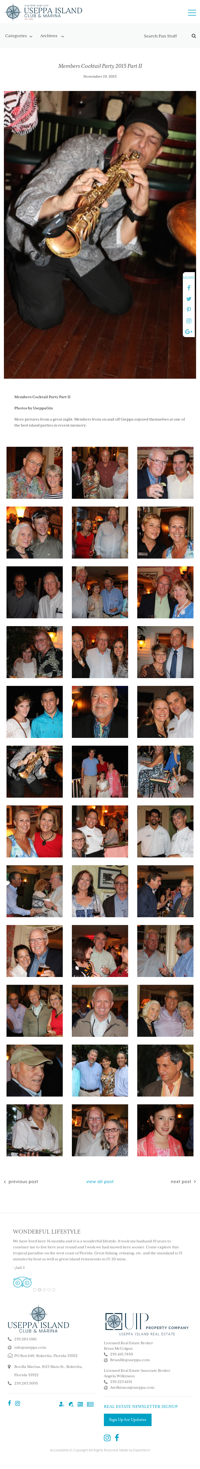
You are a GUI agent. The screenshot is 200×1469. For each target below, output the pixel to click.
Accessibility (59, 1450)
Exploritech (141, 1450)
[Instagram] (17, 1404)
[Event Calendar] (80, 1404)
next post (181, 1181)
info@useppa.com (30, 1348)
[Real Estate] (71, 1404)
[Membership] (61, 1404)
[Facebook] (9, 1404)
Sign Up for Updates (127, 1420)
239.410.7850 (121, 1354)
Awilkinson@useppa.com (132, 1388)
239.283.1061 (25, 1339)
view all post (100, 1181)
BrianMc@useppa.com (130, 1360)
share (189, 277)
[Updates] (90, 1404)
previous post (22, 1181)
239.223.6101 (121, 1382)
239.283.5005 (26, 1383)
